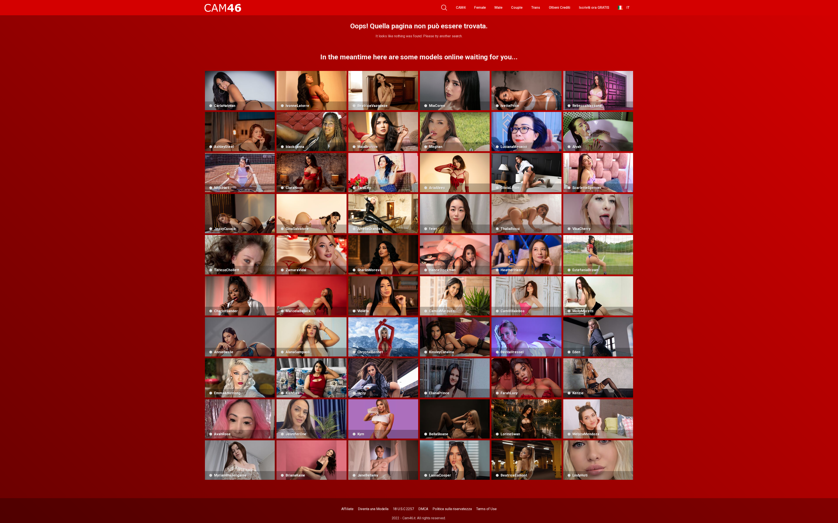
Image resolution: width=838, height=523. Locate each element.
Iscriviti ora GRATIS (594, 7)
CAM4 (460, 7)
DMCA (423, 509)
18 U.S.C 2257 (403, 509)
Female (480, 7)
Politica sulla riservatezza (452, 509)
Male (498, 7)
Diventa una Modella (373, 509)
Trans (535, 7)
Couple (516, 7)
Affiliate (347, 509)
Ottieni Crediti (559, 7)
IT (626, 7)
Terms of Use (486, 509)
